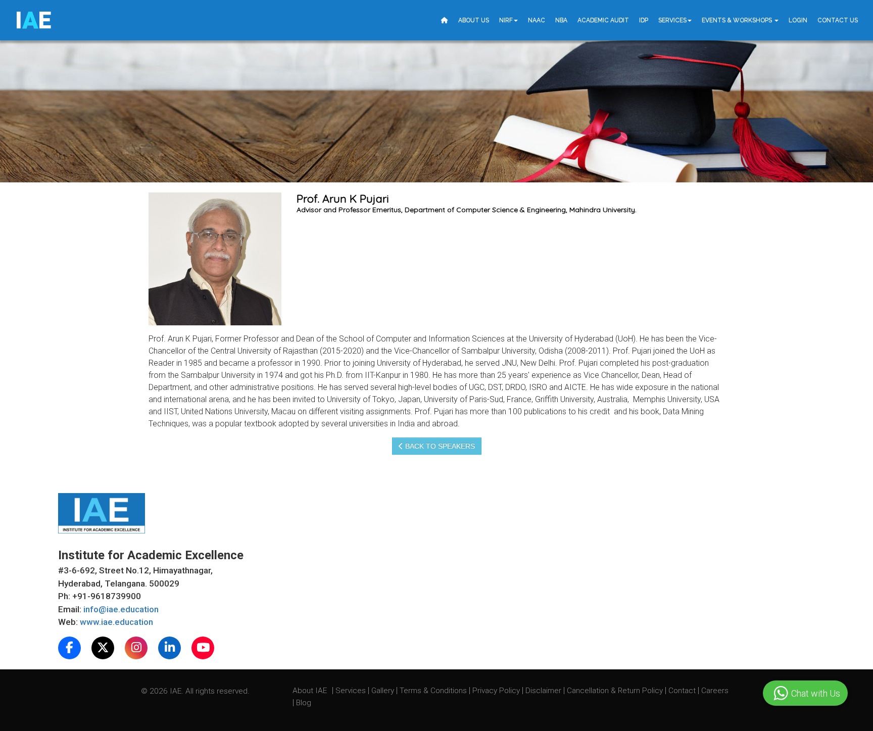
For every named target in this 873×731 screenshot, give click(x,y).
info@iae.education (121, 609)
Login (798, 20)
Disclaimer (543, 690)
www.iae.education (116, 622)
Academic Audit (603, 20)
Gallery (383, 690)
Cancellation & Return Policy (616, 690)
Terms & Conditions (434, 690)
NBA (561, 20)
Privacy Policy (496, 690)
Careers (715, 690)
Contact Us (837, 20)
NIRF (506, 20)
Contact (683, 690)
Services (672, 20)
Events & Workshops (737, 20)
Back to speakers (439, 446)
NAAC (536, 20)
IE (33, 20)
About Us (473, 20)
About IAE (311, 690)
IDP (643, 20)
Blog (303, 702)
